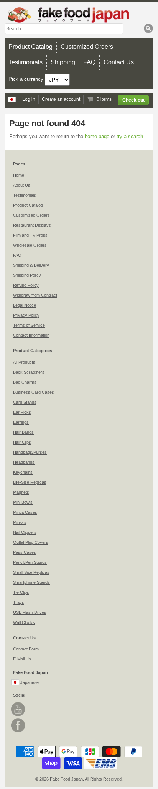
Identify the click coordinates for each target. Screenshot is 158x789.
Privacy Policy (26, 315)
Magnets (21, 492)
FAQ (89, 62)
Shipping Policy (27, 275)
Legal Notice (24, 305)
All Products (24, 362)
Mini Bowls (23, 502)
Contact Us (119, 62)
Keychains (23, 472)
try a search (130, 136)
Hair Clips (22, 442)
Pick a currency (26, 79)
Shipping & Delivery (31, 265)
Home (18, 175)
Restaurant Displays (32, 225)
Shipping (63, 62)
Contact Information (31, 335)
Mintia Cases (25, 512)
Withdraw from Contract (35, 295)
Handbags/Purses (30, 452)
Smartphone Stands (31, 582)
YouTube (18, 709)
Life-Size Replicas (29, 482)
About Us (21, 185)
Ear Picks (22, 412)
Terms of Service (29, 325)
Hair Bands (23, 432)
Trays (18, 602)
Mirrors (19, 522)
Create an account (61, 99)
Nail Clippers (24, 532)
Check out (133, 100)
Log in (28, 99)
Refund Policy (26, 285)
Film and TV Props (30, 235)
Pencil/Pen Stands (30, 562)
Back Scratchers (28, 372)
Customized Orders (87, 46)
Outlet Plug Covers (30, 542)
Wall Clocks (24, 622)
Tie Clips (21, 592)
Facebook (18, 725)
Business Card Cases (33, 392)
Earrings (21, 422)
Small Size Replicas (31, 572)
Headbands (24, 462)
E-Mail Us (22, 659)
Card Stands (24, 402)
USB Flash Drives (29, 612)
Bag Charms (24, 382)
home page (97, 136)
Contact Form (26, 649)
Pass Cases (24, 552)
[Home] (79, 14)
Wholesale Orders (30, 245)
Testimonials (25, 62)
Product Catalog (30, 46)
